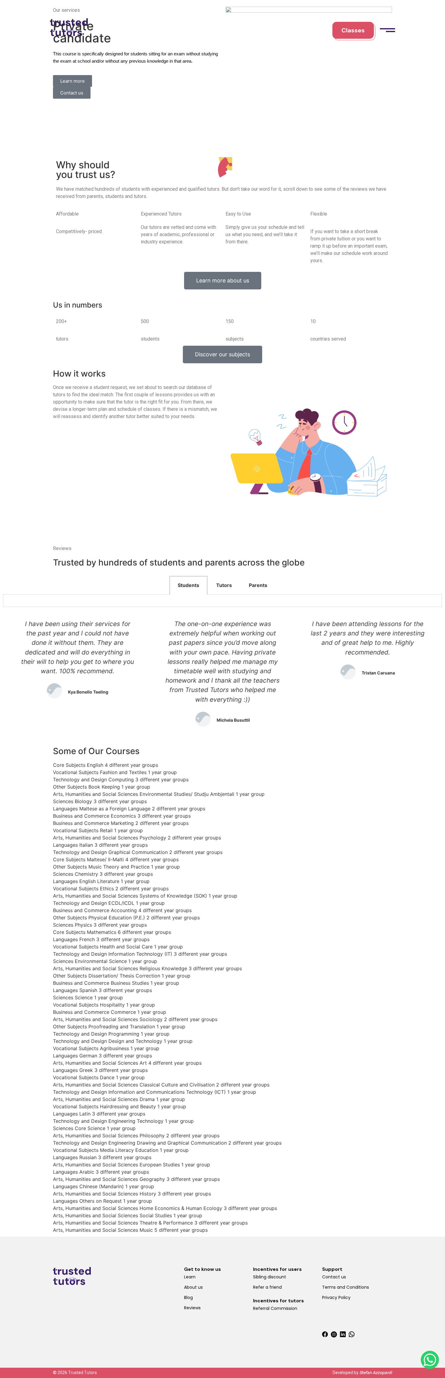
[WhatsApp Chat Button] (430, 1360)
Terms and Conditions (345, 1287)
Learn (190, 1277)
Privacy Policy (336, 1297)
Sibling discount (269, 1277)
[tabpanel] (222, 601)
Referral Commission (275, 1308)
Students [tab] (188, 585)
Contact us (334, 1277)
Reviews (192, 1308)
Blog (188, 1297)
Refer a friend (267, 1287)
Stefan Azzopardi (375, 1373)
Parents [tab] (258, 585)
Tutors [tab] (224, 585)
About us (193, 1287)
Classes (353, 30)
